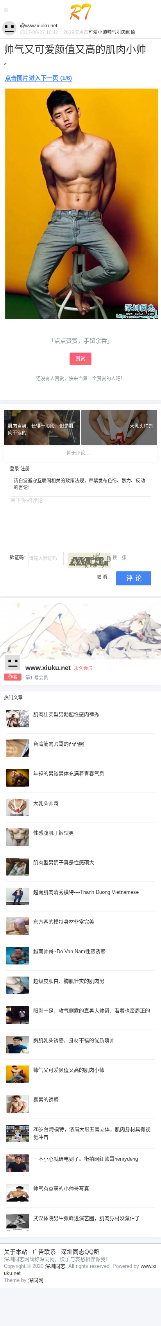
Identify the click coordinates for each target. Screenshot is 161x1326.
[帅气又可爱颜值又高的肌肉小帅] (81, 93)
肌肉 (121, 32)
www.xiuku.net (48, 668)
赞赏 (80, 359)
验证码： (19, 557)
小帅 (102, 32)
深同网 (35, 1280)
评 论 (134, 578)
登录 (14, 469)
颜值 (130, 32)
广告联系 (44, 1251)
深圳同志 (55, 1266)
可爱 (93, 32)
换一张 (120, 557)
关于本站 (15, 1251)
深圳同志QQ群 (80, 1251)
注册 (25, 469)
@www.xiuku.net (38, 25)
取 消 (102, 577)
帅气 (111, 32)
